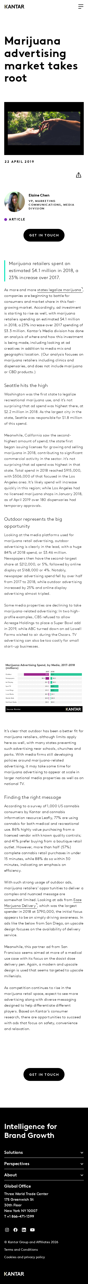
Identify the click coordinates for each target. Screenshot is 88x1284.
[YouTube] (24, 1231)
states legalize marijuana (59, 290)
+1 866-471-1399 (20, 1217)
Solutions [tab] (13, 1153)
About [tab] (10, 1175)
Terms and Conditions (21, 1250)
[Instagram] (7, 1231)
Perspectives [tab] (16, 1164)
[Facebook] (15, 1231)
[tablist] (44, 1196)
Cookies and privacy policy (24, 1257)
